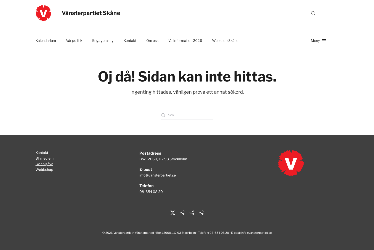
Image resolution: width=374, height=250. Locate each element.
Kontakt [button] (130, 41)
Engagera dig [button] (103, 41)
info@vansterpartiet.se (157, 175)
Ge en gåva (44, 164)
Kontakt (41, 153)
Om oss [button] (152, 41)
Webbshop (44, 170)
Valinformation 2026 (185, 41)
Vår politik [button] (74, 41)
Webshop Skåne (225, 41)
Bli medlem (44, 158)
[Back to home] (43, 13)
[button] (313, 13)
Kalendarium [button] (45, 41)
